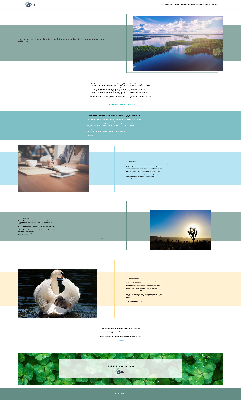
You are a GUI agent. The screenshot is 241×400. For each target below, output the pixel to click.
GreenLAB (214, 4)
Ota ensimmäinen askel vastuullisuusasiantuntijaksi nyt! (120, 104)
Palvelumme (168, 4)
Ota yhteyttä (120, 340)
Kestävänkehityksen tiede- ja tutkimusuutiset (199, 4)
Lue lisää (90, 135)
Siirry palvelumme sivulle (133, 179)
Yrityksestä (176, 4)
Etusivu (161, 4)
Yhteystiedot (183, 4)
